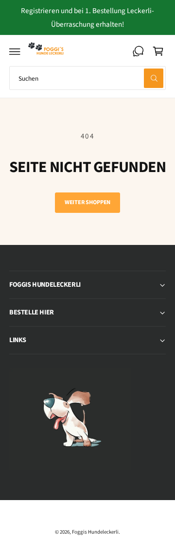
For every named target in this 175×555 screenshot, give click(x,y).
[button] (15, 51)
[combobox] (87, 78)
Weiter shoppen (87, 202)
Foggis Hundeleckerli (95, 532)
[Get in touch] (138, 51)
